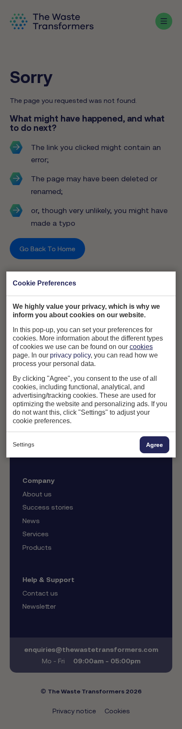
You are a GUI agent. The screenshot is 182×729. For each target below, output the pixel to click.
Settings (23, 444)
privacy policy (70, 355)
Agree (154, 444)
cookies (141, 346)
